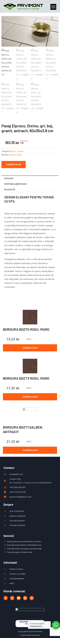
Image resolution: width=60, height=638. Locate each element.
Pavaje (20, 151)
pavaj (18, 154)
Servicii (8, 536)
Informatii (10, 562)
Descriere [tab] (8, 178)
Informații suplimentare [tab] (15, 183)
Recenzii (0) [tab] (9, 189)
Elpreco (13, 151)
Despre (8, 504)
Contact (8, 467)
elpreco (12, 154)
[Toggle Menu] (53, 7)
